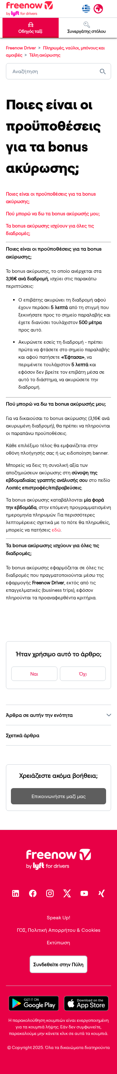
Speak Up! (58, 917)
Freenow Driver (21, 47)
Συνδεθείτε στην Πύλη (58, 964)
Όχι (83, 674)
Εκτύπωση (58, 942)
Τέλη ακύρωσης (44, 54)
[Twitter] (67, 893)
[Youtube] (84, 893)
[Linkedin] (15, 893)
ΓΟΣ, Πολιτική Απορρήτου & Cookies (58, 930)
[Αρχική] (29, 9)
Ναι (34, 674)
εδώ (56, 530)
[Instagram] (50, 893)
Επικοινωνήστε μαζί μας (59, 796)
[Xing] (101, 893)
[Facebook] (32, 893)
